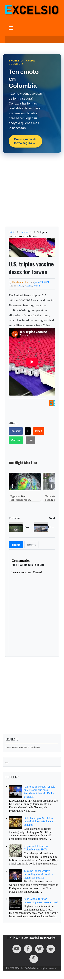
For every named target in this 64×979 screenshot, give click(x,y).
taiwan (20, 285)
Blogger (16, 544)
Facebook (16, 431)
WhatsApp (16, 440)
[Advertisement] (32, 189)
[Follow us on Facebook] (28, 949)
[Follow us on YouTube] (16, 949)
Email (30, 440)
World (37, 285)
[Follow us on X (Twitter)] (39, 949)
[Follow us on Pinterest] (33, 959)
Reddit (38, 431)
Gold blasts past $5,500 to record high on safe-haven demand (38, 821)
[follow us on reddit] (50, 949)
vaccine (28, 285)
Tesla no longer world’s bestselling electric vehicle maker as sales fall (38, 874)
